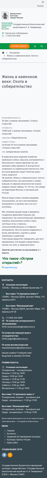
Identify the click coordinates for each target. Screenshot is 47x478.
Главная (10, 430)
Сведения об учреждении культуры (23, 436)
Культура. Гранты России (18, 439)
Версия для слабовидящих (17, 33)
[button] (23, 111)
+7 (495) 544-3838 (13, 36)
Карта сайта (12, 442)
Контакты (11, 433)
